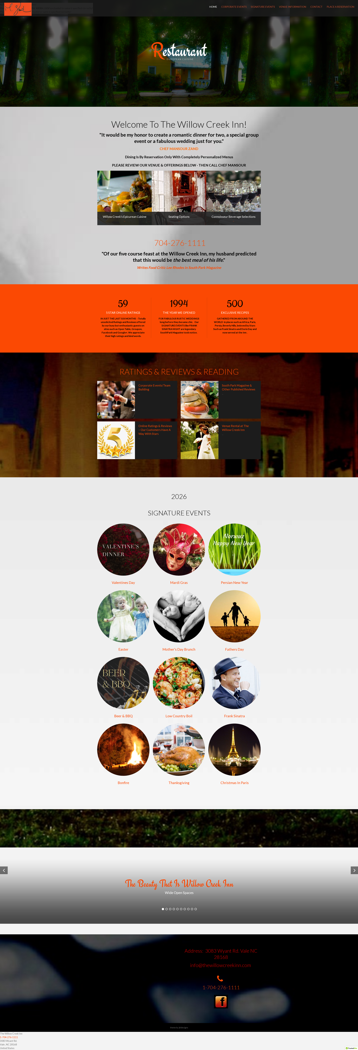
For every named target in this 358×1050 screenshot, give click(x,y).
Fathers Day (234, 649)
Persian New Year (234, 582)
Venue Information (292, 6)
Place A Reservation (340, 6)
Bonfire (123, 783)
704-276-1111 (180, 243)
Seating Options (179, 216)
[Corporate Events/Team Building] (116, 400)
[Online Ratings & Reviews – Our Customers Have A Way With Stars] (116, 440)
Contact (316, 6)
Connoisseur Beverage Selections (233, 216)
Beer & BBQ (123, 716)
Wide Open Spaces (179, 892)
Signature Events (263, 6)
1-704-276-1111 (221, 987)
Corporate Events (234, 6)
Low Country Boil (179, 716)
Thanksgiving (179, 783)
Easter (123, 649)
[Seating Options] (179, 198)
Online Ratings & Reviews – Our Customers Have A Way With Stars (155, 429)
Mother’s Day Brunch (178, 649)
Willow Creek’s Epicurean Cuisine (124, 216)
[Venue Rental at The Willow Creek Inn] (199, 440)
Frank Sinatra (234, 716)
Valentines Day (123, 582)
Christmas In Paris (235, 783)
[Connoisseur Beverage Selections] (233, 198)
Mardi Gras (179, 582)
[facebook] (221, 1001)
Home (213, 6)
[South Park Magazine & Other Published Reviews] (199, 400)
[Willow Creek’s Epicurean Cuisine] (124, 198)
